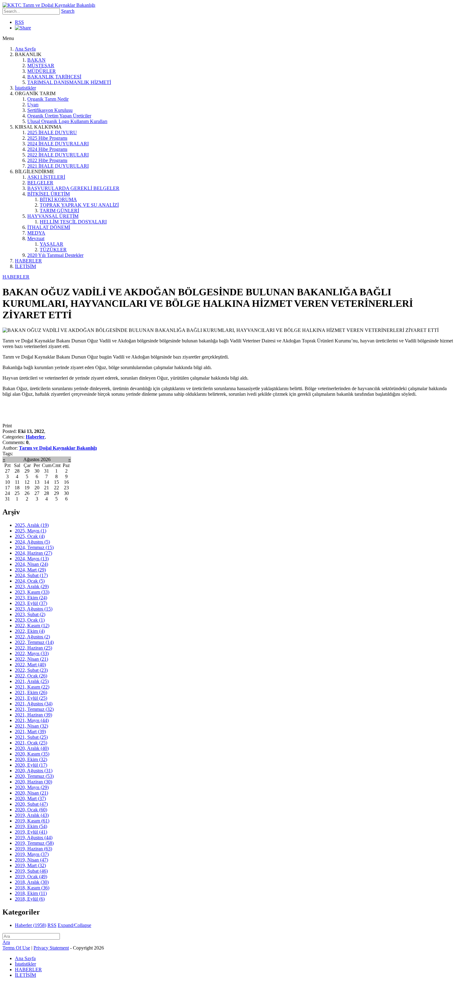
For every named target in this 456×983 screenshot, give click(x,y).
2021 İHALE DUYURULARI (58, 166)
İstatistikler (25, 87)
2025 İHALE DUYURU (52, 132)
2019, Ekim (31, 826)
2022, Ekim (30, 631)
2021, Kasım (32, 687)
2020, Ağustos (33, 770)
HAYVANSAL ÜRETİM (52, 216)
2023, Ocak (30, 620)
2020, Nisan (31, 793)
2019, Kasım (32, 820)
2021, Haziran (33, 714)
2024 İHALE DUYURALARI (58, 143)
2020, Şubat (31, 804)
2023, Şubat (30, 614)
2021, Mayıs (32, 720)
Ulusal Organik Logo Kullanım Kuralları (67, 121)
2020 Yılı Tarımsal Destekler (55, 255)
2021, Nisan (31, 726)
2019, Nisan (31, 859)
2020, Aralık (32, 748)
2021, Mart (30, 731)
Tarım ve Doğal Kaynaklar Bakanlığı (58, 448)
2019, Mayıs (32, 854)
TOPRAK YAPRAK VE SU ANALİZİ (79, 205)
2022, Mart (30, 664)
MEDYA (36, 233)
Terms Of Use (16, 947)
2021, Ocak (31, 742)
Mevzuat (35, 238)
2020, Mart (30, 798)
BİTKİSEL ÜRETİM (48, 193)
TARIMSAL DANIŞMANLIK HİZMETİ (69, 82)
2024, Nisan (31, 564)
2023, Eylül (31, 603)
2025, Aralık (32, 525)
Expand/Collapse (74, 925)
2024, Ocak (30, 581)
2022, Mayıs (32, 653)
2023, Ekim (31, 597)
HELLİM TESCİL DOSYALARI (73, 221)
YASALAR (51, 244)
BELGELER (40, 182)
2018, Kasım (32, 887)
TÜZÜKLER (53, 249)
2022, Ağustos (32, 636)
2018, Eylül (30, 898)
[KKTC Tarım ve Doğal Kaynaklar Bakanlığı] (48, 5)
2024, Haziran (33, 553)
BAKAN (36, 60)
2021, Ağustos (33, 703)
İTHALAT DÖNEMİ (48, 227)
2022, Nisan (31, 659)
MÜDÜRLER (41, 71)
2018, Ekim (31, 893)
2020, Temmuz (34, 776)
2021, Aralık (32, 681)
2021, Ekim (31, 692)
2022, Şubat (31, 670)
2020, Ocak (31, 809)
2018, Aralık (32, 882)
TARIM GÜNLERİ (59, 210)
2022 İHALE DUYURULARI (58, 154)
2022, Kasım (32, 625)
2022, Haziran (33, 647)
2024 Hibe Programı (47, 149)
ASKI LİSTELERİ (46, 177)
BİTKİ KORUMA (58, 199)
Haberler (35, 436)
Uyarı (32, 104)
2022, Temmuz (34, 642)
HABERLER (28, 260)
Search (67, 11)
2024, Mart (30, 569)
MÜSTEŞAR (40, 65)
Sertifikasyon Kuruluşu (50, 110)
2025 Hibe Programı (47, 138)
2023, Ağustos (33, 608)
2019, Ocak (31, 876)
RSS (19, 22)
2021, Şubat (31, 737)
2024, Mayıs (32, 558)
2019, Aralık (32, 815)
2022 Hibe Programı (47, 160)
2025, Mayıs (30, 530)
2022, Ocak (31, 675)
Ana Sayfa (25, 48)
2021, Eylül (31, 698)
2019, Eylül (31, 832)
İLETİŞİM (25, 266)
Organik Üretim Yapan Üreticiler (59, 115)
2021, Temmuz (34, 709)
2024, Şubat (31, 575)
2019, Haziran (33, 848)
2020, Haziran (33, 781)
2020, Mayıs (32, 787)
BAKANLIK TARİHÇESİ (54, 76)
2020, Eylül (31, 765)
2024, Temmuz (34, 547)
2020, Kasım (32, 753)
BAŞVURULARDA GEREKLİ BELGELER (73, 188)
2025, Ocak (30, 536)
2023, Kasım (32, 592)
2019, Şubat (31, 871)
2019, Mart (30, 865)
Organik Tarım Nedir (48, 99)
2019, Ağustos (33, 837)
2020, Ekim (31, 759)
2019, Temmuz (34, 843)
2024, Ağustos (32, 541)
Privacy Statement (51, 947)
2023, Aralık (32, 586)
